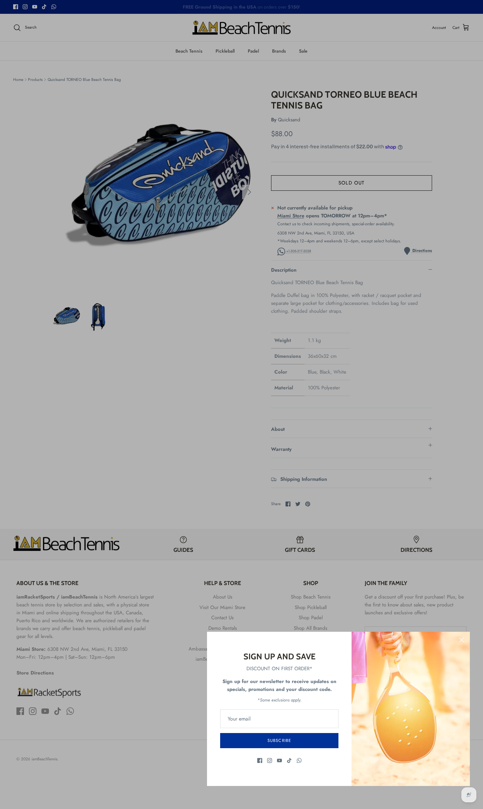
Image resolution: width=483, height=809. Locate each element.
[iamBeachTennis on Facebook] (259, 760)
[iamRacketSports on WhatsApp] (299, 760)
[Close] (461, 640)
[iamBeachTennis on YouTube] (279, 760)
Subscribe (279, 740)
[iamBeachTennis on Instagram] (269, 760)
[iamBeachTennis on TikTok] (289, 760)
